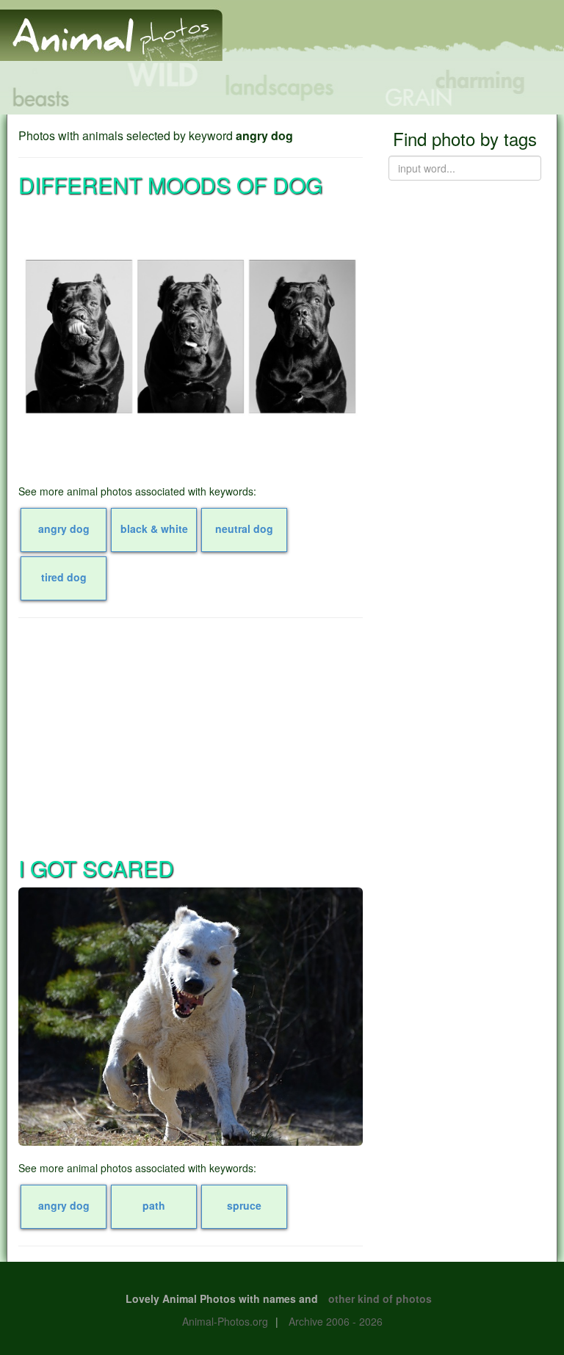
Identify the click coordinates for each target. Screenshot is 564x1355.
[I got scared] (190, 1016)
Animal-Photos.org (225, 1321)
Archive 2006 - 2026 (336, 1321)
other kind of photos (380, 1298)
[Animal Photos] (111, 28)
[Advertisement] (190, 735)
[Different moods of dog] (190, 337)
